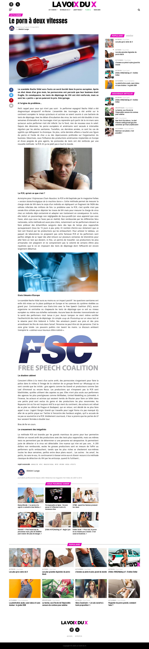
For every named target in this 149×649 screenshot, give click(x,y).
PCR (57, 464)
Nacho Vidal (49, 464)
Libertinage (77, 10)
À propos (78, 636)
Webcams (97, 10)
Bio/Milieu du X (65, 10)
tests (73, 464)
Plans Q (88, 10)
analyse (35, 464)
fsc (41, 464)
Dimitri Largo (24, 29)
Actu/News (52, 10)
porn (62, 464)
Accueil (70, 636)
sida (67, 464)
